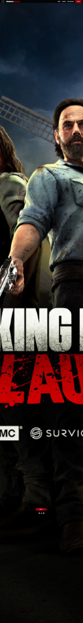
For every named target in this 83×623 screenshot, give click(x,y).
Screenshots (64, 1)
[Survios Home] (3, 1)
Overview (59, 1)
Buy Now (78, 1)
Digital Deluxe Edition (70, 1)
